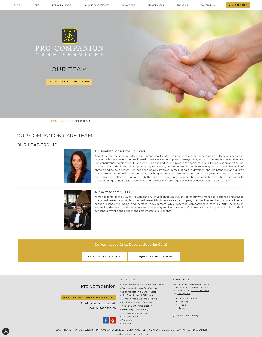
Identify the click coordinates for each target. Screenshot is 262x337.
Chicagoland (184, 293)
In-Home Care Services (96, 5)
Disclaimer (200, 330)
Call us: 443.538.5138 (104, 256)
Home (36, 5)
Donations (128, 5)
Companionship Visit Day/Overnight (140, 288)
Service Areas (156, 5)
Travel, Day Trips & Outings (135, 309)
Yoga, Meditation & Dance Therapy (140, 291)
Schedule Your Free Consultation (88, 297)
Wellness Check (130, 316)
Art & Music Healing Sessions (137, 302)
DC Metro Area (200, 290)
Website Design (122, 334)
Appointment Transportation (137, 306)
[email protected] (104, 303)
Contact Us (208, 5)
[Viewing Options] (5, 331)
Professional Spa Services (135, 313)
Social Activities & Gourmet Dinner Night (143, 284)
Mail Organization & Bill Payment (139, 295)
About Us (182, 5)
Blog (17, 5)
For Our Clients (61, 5)
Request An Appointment (155, 256)
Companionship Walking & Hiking (139, 298)
